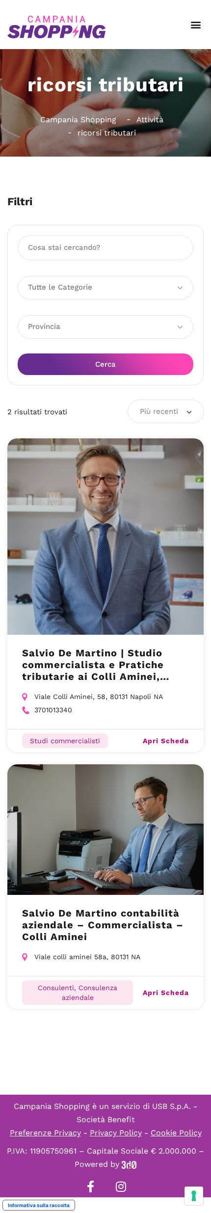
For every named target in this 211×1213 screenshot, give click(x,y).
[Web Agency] (129, 1164)
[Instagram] (121, 1186)
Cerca (105, 364)
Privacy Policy (116, 1132)
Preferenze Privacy (45, 1132)
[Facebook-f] (90, 1186)
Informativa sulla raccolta (39, 1205)
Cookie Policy (176, 1132)
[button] (195, 25)
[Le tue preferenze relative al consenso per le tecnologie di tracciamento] (194, 1195)
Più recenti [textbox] (159, 411)
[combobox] (166, 411)
